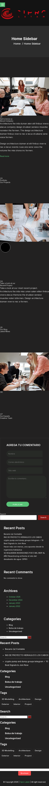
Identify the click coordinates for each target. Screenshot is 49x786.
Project (28, 704)
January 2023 (14, 603)
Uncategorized (15, 631)
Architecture (24, 699)
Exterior (5, 704)
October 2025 (14, 597)
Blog (11, 625)
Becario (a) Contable (13, 534)
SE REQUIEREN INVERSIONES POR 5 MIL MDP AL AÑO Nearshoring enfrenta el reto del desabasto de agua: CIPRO (24, 556)
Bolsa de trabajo (16, 628)
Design (38, 699)
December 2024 (15, 600)
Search (3, 514)
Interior (17, 704)
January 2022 (14, 606)
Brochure (24, 773)
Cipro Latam (25, 782)
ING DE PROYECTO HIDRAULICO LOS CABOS (23, 537)
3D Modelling (8, 699)
